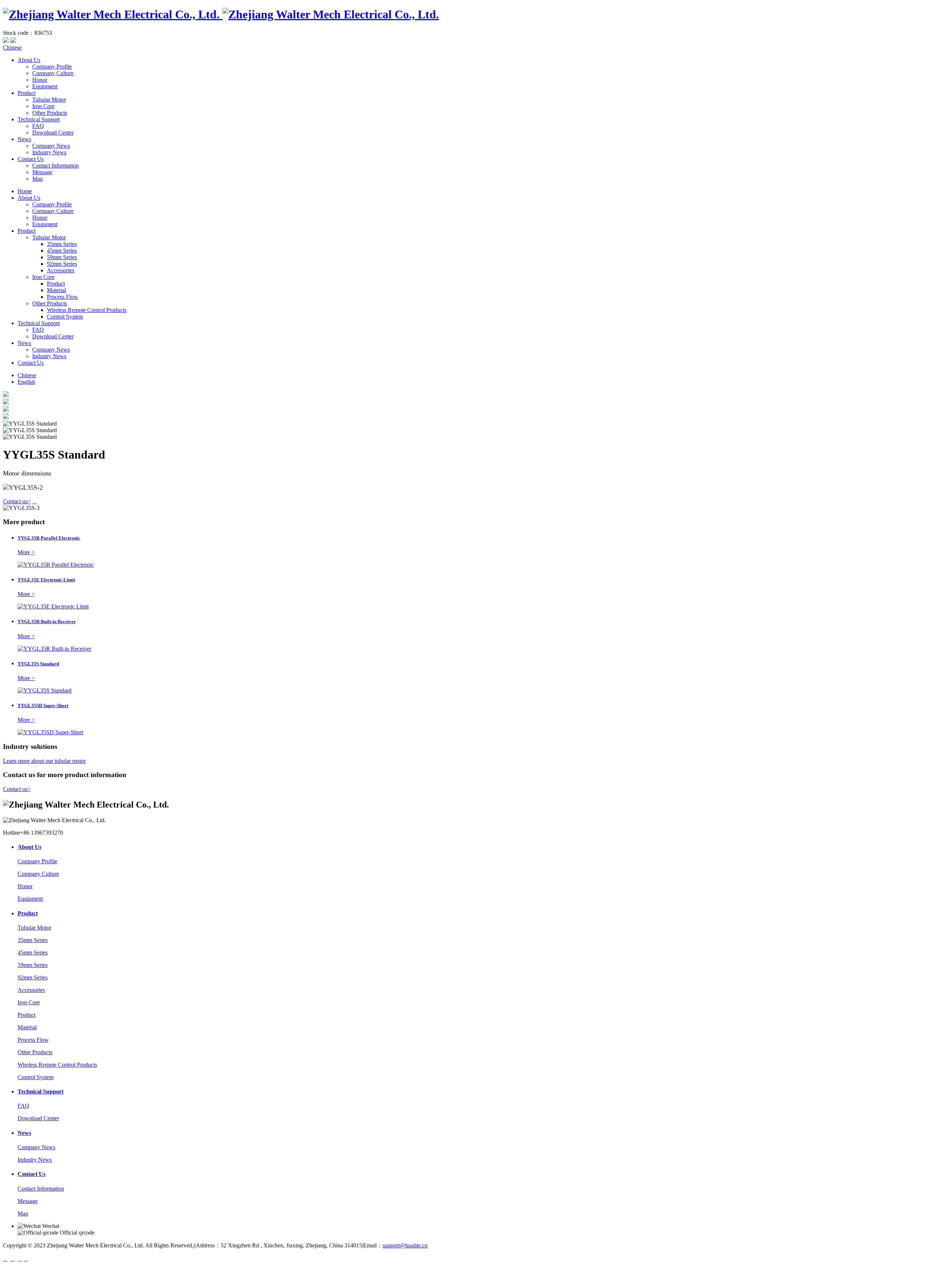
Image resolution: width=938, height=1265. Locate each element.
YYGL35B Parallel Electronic (49, 538)
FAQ (38, 126)
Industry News (49, 152)
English (26, 382)
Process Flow (62, 297)
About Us (29, 60)
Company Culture (53, 73)
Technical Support (39, 119)
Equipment (45, 86)
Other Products (49, 113)
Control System (65, 316)
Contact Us (31, 159)
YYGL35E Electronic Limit (46, 579)
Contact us (17, 501)
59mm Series (62, 257)
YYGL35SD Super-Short (43, 705)
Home (25, 191)
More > (26, 552)
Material (56, 290)
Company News (51, 146)
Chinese (12, 47)
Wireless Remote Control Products (86, 310)
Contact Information (55, 165)
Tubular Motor (49, 99)
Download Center (53, 132)
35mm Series (62, 244)
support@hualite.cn (405, 1245)
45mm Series (62, 250)
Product (27, 93)
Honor (39, 80)
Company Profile (52, 66)
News (24, 139)
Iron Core (43, 106)
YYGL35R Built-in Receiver (47, 621)
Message (42, 172)
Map (37, 179)
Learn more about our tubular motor (44, 761)
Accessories (60, 270)
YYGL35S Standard (38, 663)
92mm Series (62, 264)
